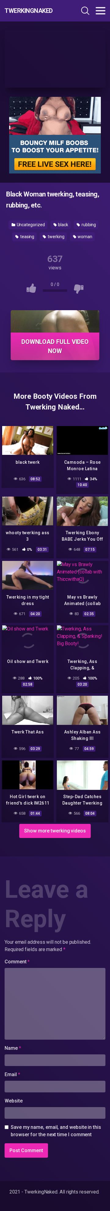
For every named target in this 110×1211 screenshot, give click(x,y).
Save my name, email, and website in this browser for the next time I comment (56, 1130)
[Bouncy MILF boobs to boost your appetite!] (55, 135)
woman (84, 236)
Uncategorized (30, 224)
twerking (55, 236)
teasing (26, 236)
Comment (17, 962)
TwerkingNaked (29, 10)
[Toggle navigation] (100, 10)
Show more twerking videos (55, 831)
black (62, 224)
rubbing (88, 224)
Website (13, 1101)
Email (12, 1074)
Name (13, 1048)
